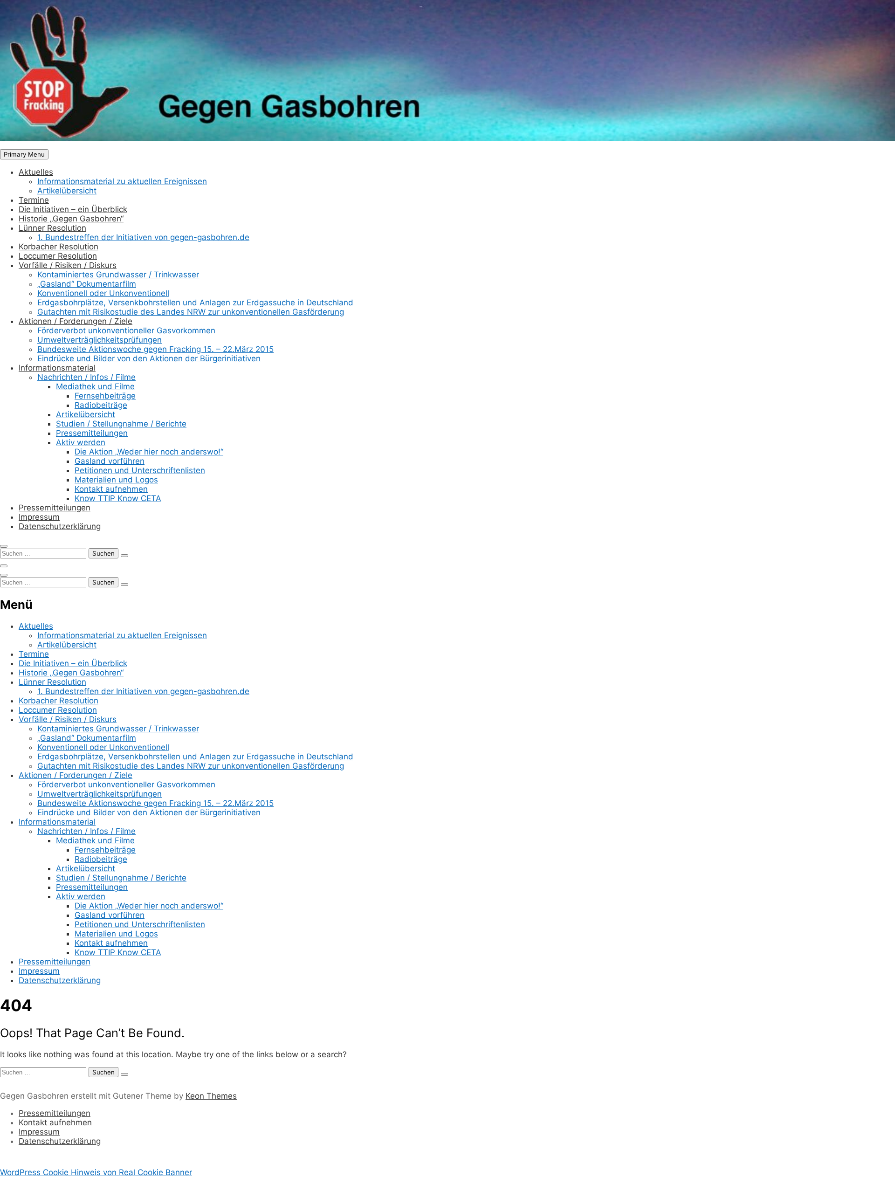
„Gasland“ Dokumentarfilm (86, 284)
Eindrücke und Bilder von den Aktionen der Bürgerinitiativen (149, 358)
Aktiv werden (80, 442)
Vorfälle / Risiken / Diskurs (68, 265)
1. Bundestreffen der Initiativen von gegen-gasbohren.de (143, 237)
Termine (34, 200)
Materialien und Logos (116, 479)
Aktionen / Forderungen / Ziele (75, 321)
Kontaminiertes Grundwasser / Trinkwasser (118, 274)
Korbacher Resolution (58, 246)
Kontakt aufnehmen (111, 489)
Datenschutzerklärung (60, 526)
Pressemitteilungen (92, 433)
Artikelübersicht (66, 190)
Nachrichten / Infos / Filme (86, 377)
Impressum (39, 517)
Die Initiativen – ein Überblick (73, 209)
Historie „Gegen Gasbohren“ (71, 218)
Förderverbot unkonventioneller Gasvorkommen (126, 330)
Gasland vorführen (110, 461)
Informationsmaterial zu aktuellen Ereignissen (122, 181)
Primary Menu (24, 154)
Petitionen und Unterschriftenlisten (140, 470)
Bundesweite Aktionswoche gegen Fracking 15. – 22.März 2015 (155, 349)
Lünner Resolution (52, 228)
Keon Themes (211, 1096)
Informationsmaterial (57, 367)
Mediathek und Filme (95, 386)
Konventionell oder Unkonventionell (103, 293)
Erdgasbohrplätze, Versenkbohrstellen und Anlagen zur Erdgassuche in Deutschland (195, 302)
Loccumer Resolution (58, 256)
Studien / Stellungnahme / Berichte (121, 423)
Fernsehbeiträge (105, 395)
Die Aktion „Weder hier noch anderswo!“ (149, 451)
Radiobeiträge (101, 405)
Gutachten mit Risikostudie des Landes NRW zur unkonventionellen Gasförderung (190, 312)
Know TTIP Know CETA (118, 498)
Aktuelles (36, 172)
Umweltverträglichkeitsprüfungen (99, 339)
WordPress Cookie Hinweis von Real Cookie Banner (96, 1172)
